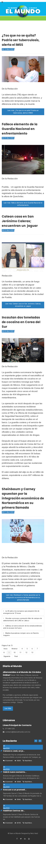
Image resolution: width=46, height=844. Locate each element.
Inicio (5, 649)
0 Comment (9, 760)
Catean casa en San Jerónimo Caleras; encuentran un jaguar (20, 221)
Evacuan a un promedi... (15, 789)
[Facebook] (17, 839)
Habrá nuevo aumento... (15, 772)
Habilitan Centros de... (14, 810)
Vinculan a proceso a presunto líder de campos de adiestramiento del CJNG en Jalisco (22, 619)
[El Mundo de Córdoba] (23, 11)
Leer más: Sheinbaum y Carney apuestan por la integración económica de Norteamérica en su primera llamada (23, 597)
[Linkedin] (25, 839)
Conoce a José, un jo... (14, 751)
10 (14, 653)
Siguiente (7, 656)
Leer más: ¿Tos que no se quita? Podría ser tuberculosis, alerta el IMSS (23, 112)
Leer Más (8, 708)
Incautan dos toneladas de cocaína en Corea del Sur (21, 322)
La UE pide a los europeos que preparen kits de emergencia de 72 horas (21, 612)
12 (26, 653)
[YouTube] (29, 839)
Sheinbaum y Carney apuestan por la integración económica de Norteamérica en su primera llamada (23, 498)
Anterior (15, 649)
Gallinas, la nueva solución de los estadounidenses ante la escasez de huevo (22, 627)
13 (32, 653)
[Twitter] (21, 839)
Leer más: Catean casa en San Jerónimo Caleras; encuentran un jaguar (23, 305)
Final (16, 656)
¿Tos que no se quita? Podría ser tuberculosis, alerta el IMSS (21, 40)
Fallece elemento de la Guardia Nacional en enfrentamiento (19, 129)
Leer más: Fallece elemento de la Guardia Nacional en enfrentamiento (23, 204)
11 (20, 653)
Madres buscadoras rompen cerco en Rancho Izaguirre (21, 634)
